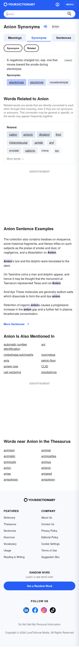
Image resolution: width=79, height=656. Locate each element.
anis (6, 360)
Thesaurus (10, 524)
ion (57, 150)
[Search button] (69, 14)
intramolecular (18, 142)
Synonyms (38, 38)
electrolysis (16, 82)
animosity (10, 462)
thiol (58, 134)
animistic (9, 456)
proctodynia (49, 372)
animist (46, 450)
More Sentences (14, 324)
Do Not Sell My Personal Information (39, 624)
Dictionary (9, 517)
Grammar (9, 537)
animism (9, 450)
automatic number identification (15, 346)
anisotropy (48, 479)
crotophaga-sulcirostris (18, 354)
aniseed (46, 473)
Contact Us (47, 524)
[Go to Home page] (19, 4)
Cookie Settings (50, 544)
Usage (7, 550)
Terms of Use (49, 550)
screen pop (11, 366)
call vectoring (12, 372)
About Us (46, 517)
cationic (30, 150)
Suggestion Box (50, 557)
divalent (44, 134)
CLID (44, 366)
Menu (70, 4)
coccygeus (48, 354)
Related (31, 48)
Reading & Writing (14, 557)
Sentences (63, 38)
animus (46, 462)
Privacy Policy (49, 530)
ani (43, 344)
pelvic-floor (48, 360)
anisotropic (11, 479)
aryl (51, 142)
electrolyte (37, 82)
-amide (38, 142)
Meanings (15, 38)
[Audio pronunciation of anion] (45, 26)
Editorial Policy (49, 537)
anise (7, 473)
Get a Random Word (39, 586)
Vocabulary (10, 544)
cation (13, 134)
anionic (28, 134)
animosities (48, 456)
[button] (57, 4)
